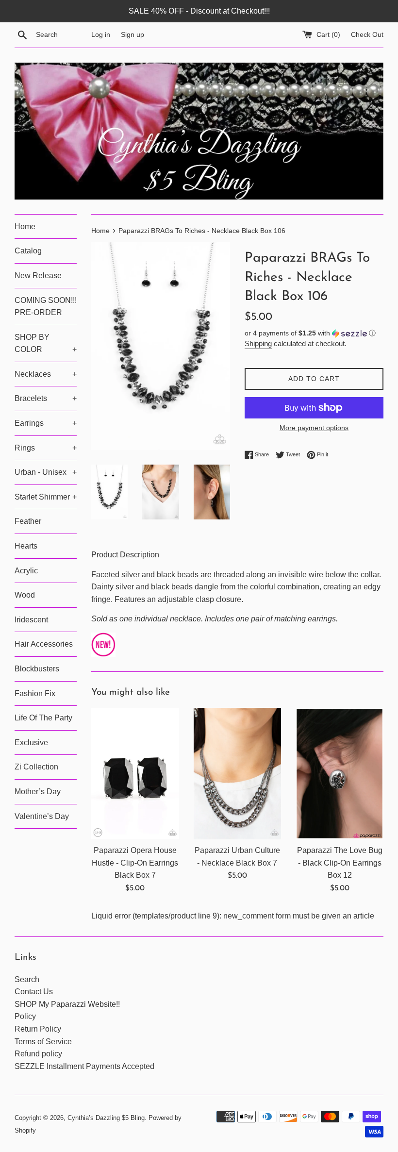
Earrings (46, 423)
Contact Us (34, 991)
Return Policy (38, 1029)
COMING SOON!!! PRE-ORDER (46, 306)
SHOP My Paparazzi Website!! (67, 1004)
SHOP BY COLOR (46, 343)
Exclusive (31, 742)
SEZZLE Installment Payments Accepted (84, 1066)
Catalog (28, 251)
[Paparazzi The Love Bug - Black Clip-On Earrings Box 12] (339, 773)
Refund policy (38, 1054)
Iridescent (31, 620)
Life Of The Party (43, 718)
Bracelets (46, 398)
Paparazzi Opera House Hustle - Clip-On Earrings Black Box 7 (135, 862)
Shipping (258, 343)
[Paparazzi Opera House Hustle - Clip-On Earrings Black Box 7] (135, 773)
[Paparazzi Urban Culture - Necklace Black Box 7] (238, 773)
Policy (25, 1016)
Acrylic (26, 571)
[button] (314, 333)
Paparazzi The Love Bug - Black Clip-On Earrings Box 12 (339, 862)
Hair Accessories (44, 644)
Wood (25, 595)
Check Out (367, 34)
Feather (28, 521)
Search (27, 979)
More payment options (314, 428)
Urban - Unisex (46, 472)
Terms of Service (43, 1041)
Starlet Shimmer (46, 497)
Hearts (26, 546)
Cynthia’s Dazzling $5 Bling (106, 1117)
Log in (100, 34)
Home (25, 226)
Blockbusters (37, 669)
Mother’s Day (38, 791)
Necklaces (46, 374)
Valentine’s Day (42, 816)
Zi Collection (36, 767)
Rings (46, 448)
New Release (38, 275)
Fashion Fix (35, 693)
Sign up (132, 34)
